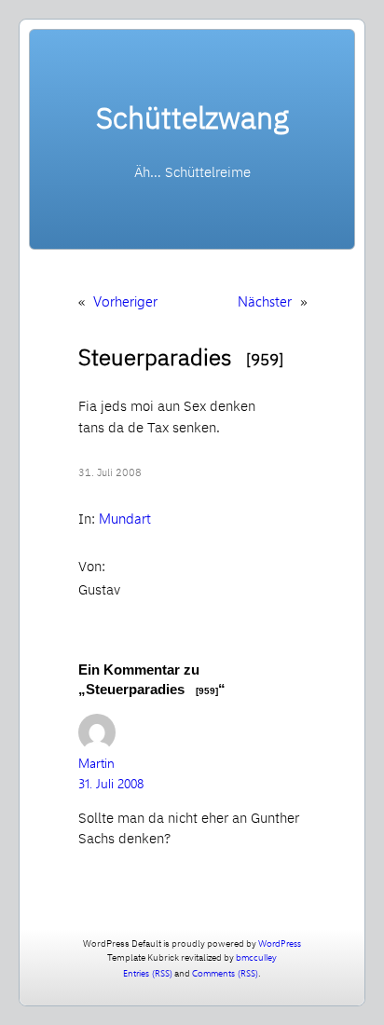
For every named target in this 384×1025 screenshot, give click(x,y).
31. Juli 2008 (111, 783)
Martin (96, 763)
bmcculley (256, 957)
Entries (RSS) (147, 972)
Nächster (265, 301)
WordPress (279, 943)
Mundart (125, 518)
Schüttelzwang (192, 117)
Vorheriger (125, 301)
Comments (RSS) (225, 972)
